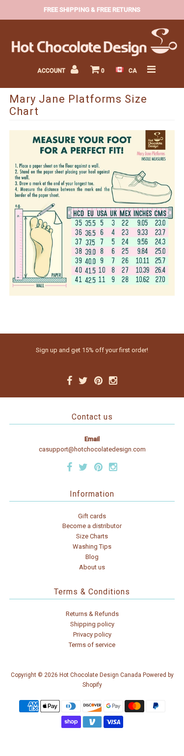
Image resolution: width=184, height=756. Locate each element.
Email (92, 439)
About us (92, 567)
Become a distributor (92, 526)
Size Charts (92, 536)
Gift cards (92, 516)
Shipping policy (92, 624)
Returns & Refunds (92, 613)
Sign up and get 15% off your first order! (92, 350)
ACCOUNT (52, 70)
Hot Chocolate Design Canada (100, 675)
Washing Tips (92, 546)
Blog (92, 556)
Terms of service (92, 644)
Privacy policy (92, 634)
